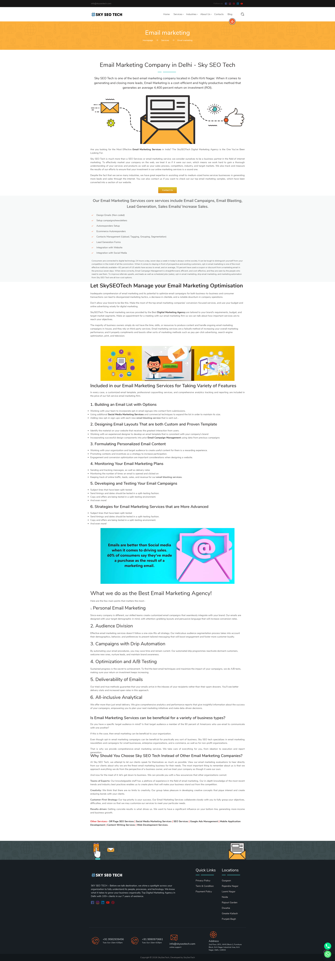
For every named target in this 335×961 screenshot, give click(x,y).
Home (166, 14)
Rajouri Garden (229, 902)
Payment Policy (204, 891)
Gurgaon (226, 880)
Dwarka (226, 908)
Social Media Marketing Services (126, 414)
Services (178, 14)
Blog (230, 14)
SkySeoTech (189, 957)
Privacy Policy (203, 880)
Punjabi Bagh (229, 919)
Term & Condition (205, 886)
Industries (191, 14)
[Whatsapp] (327, 954)
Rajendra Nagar (230, 886)
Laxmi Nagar (228, 891)
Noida (225, 897)
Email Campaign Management (164, 437)
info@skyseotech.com (101, 3)
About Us (205, 14)
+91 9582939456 (113, 939)
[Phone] (327, 946)
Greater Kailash (230, 913)
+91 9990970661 (152, 939)
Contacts (219, 14)
